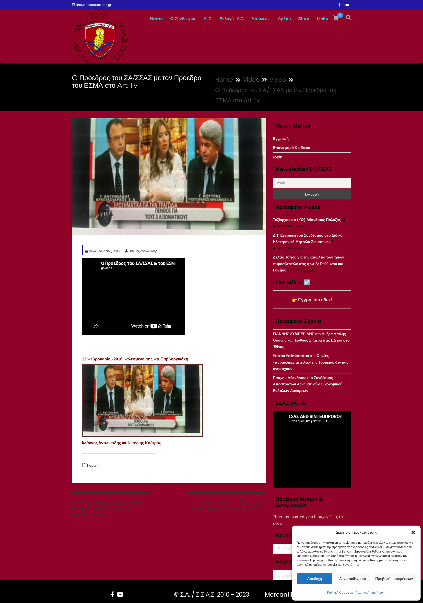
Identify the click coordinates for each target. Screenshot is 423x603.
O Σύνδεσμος (183, 18)
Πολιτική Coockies (340, 593)
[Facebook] (339, 5)
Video (94, 466)
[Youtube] (347, 5)
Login (277, 157)
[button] (413, 532)
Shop (303, 18)
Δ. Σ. (208, 18)
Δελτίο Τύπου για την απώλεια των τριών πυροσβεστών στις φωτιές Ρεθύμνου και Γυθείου (308, 264)
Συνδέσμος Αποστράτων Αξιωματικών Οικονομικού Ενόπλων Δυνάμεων (307, 384)
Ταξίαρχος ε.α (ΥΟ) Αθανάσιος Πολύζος (307, 219)
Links (322, 18)
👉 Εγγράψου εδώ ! (312, 300)
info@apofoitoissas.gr (93, 4)
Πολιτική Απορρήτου (369, 593)
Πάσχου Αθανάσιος (289, 377)
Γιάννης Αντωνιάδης (143, 251)
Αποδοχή (314, 578)
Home (156, 18)
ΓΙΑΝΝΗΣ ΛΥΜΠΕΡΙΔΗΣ (293, 333)
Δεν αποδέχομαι (352, 578)
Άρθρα (284, 18)
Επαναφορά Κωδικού (291, 147)
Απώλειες (260, 18)
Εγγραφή (281, 138)
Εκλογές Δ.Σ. (232, 18)
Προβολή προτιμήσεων (394, 578)
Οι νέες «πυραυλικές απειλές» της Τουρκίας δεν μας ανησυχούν (310, 362)
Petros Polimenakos (291, 355)
